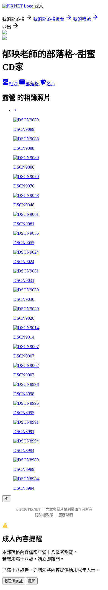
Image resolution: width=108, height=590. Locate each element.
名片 (51, 83)
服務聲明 (65, 515)
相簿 (14, 83)
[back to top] (6, 498)
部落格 (32, 83)
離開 (31, 581)
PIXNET (34, 509)
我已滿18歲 (13, 581)
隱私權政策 (44, 515)
